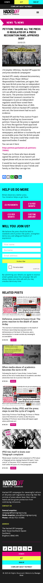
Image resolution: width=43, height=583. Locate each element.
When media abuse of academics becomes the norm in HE (18, 368)
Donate (7, 2)
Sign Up (35, 2)
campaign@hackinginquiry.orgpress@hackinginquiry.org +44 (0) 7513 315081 (19, 514)
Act (21, 2)
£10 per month (31, 204)
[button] (38, 12)
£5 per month (11, 205)
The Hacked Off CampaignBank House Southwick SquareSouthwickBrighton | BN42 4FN (14, 532)
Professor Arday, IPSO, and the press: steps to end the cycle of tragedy (20, 409)
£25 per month (11, 215)
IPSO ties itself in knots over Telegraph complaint (16, 453)
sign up (21, 562)
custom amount (32, 215)
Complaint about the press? (21, 7)
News (13, 340)
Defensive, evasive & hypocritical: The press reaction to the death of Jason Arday (21, 321)
